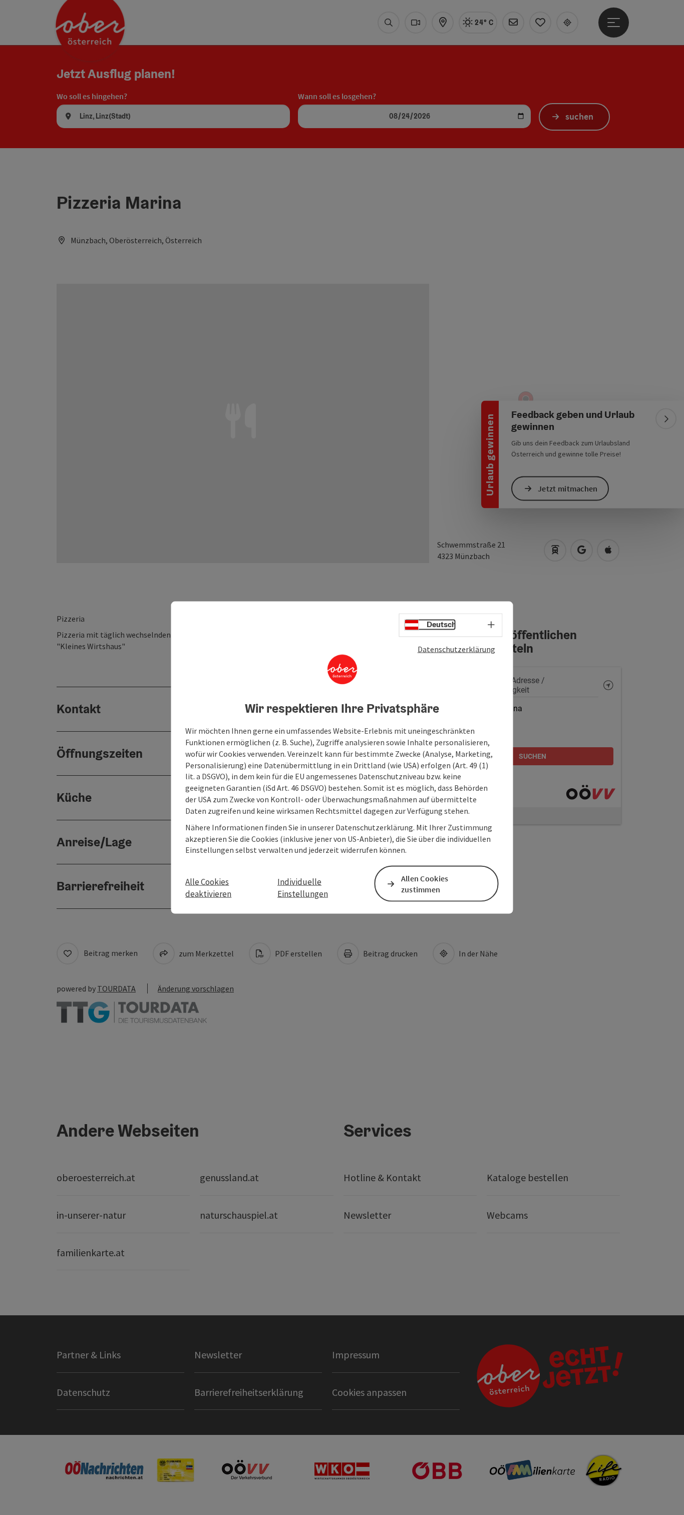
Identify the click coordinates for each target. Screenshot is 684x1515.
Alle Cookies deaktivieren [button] (208, 887)
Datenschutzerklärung (456, 649)
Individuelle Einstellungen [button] (302, 887)
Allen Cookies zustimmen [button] (425, 883)
